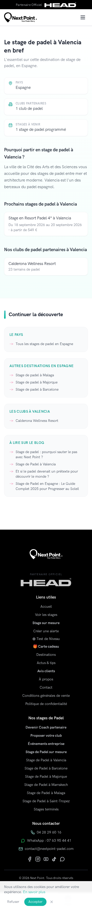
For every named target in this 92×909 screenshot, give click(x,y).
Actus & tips (46, 663)
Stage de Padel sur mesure (46, 752)
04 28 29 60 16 (49, 832)
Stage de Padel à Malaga (46, 793)
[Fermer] (52, 902)
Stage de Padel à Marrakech (46, 785)
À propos (46, 679)
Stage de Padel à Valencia (46, 760)
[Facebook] (29, 859)
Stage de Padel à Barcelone (46, 768)
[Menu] (83, 17)
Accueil (46, 606)
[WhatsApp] (62, 859)
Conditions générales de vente (46, 695)
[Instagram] (37, 859)
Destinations (46, 655)
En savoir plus (34, 892)
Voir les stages (46, 615)
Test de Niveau (48, 639)
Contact (46, 687)
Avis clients (46, 671)
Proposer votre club (46, 735)
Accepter (35, 902)
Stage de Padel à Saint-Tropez (46, 801)
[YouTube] (46, 859)
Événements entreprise (46, 744)
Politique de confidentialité (46, 704)
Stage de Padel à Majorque (46, 776)
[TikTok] (54, 859)
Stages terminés (46, 809)
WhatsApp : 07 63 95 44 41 (49, 840)
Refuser (13, 902)
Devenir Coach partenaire (46, 727)
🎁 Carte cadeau (46, 646)
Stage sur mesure (46, 623)
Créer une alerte (46, 631)
